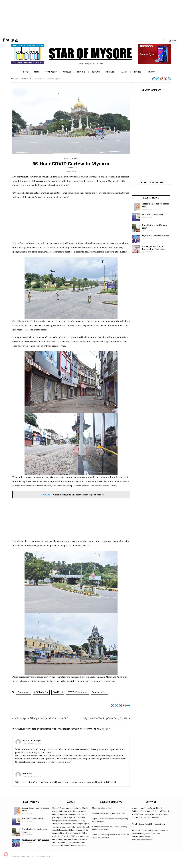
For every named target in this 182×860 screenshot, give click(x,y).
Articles (67, 72)
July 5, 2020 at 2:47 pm (32, 743)
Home (25, 72)
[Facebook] (4, 40)
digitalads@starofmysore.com (156, 830)
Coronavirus (23, 692)
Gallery (123, 72)
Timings (137, 72)
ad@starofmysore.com (151, 833)
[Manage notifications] (6, 854)
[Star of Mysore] (84, 57)
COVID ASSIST (51, 72)
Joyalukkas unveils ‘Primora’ (155, 235)
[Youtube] (16, 40)
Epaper (173, 40)
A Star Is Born (106, 808)
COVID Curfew (41, 692)
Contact (151, 72)
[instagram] (12, 40)
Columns (81, 72)
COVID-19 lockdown (77, 692)
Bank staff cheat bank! (152, 214)
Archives (110, 72)
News (36, 72)
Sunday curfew (99, 692)
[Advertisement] (80, 18)
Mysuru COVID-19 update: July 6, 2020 (105, 718)
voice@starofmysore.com (142, 839)
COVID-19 (26, 78)
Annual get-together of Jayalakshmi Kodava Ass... (154, 247)
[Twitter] (7, 40)
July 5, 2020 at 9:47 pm (32, 776)
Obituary (96, 72)
